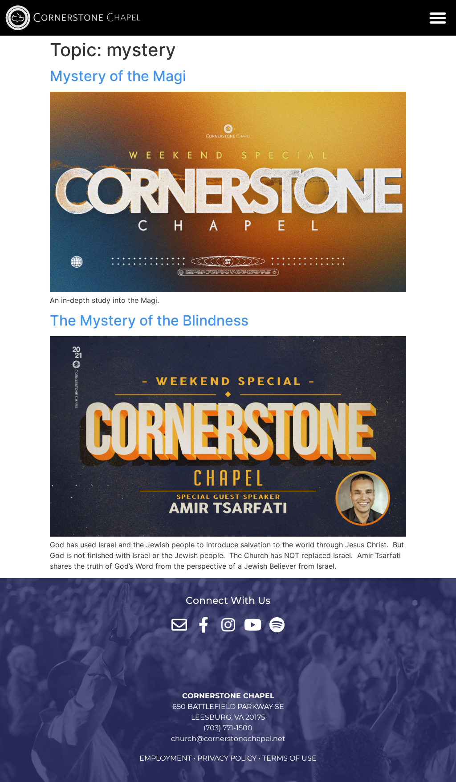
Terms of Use (289, 758)
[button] (437, 17)
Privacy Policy (226, 758)
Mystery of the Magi (118, 76)
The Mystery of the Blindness (149, 320)
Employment (165, 758)
